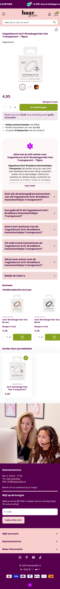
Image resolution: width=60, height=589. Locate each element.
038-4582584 (13, 478)
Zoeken (54, 22)
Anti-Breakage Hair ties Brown (15, 321)
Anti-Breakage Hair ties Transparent (17, 388)
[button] (55, 29)
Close (30, 534)
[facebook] (33, 557)
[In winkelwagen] (22, 337)
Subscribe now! (13, 520)
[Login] (49, 14)
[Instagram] (20, 557)
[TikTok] (40, 557)
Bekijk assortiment (4, 14)
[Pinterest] (27, 557)
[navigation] (22, 87)
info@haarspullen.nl (16, 481)
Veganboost (8, 42)
